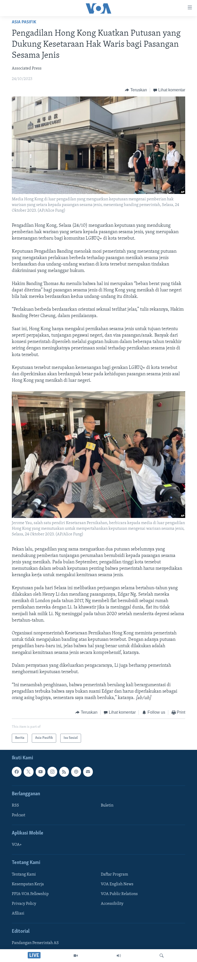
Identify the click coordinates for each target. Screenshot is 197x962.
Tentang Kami (24, 874)
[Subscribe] (88, 772)
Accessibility (112, 904)
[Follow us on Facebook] (17, 772)
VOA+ (17, 845)
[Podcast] (76, 772)
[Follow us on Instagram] (52, 772)
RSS (15, 805)
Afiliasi (18, 913)
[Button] (136, 90)
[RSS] (64, 772)
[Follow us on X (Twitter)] (28, 772)
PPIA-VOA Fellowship (30, 894)
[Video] (75, 955)
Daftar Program (114, 874)
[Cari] (161, 955)
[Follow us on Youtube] (40, 772)
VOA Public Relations (119, 894)
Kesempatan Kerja (28, 884)
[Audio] (118, 955)
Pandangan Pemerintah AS (35, 943)
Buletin (107, 805)
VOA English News (117, 884)
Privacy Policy (24, 904)
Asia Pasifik (24, 22)
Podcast (18, 815)
